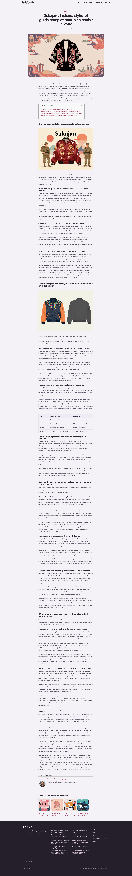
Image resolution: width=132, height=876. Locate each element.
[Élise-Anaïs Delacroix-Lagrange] (42, 788)
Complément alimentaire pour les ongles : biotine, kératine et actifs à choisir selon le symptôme (59, 830)
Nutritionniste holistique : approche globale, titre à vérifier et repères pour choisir (60, 842)
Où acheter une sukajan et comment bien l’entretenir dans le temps (60, 115)
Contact (78, 875)
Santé (85, 2)
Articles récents (48, 775)
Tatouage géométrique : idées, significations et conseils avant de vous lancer (80, 842)
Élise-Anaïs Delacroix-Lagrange (57, 779)
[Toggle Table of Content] (81, 105)
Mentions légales (56, 875)
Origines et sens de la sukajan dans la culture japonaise (57, 109)
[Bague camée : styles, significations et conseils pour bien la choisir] (57, 804)
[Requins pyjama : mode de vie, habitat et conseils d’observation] (83, 804)
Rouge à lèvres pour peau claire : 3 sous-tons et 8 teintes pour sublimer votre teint (80, 852)
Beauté (79, 2)
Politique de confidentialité (67, 875)
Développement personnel (99, 838)
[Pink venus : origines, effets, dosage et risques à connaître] (44, 804)
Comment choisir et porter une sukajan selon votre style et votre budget (62, 113)
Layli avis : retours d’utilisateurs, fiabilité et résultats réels (79, 847)
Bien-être (107, 2)
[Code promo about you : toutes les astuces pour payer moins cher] (70, 804)
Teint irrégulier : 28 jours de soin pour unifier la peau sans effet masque (59, 836)
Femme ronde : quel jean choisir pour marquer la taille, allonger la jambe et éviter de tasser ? (59, 852)
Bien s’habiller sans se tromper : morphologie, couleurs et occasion (60, 847)
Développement (98, 2)
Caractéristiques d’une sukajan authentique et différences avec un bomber (62, 111)
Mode (90, 2)
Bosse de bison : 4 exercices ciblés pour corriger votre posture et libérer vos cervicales (80, 836)
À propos (41, 775)
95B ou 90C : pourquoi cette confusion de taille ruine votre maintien (79, 830)
